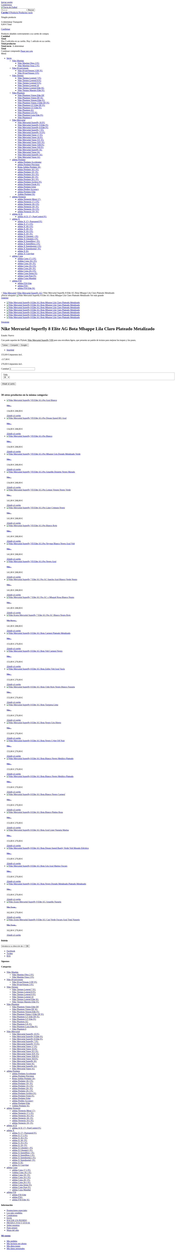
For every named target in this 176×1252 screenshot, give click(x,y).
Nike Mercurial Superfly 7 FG (31, 130)
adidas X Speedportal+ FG (29, 248)
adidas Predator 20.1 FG (28, 179)
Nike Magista (18, 61)
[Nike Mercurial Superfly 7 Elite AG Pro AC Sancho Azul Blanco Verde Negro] (42, 579)
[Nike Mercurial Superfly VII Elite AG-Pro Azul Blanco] (32, 400)
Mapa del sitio (13, 1230)
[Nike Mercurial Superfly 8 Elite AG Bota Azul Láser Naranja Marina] (38, 830)
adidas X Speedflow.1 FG (29, 244)
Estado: (4, 335)
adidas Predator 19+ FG (28, 172)
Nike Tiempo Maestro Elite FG (31, 90)
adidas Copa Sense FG (27, 273)
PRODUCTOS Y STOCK (18, 1223)
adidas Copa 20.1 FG (27, 271)
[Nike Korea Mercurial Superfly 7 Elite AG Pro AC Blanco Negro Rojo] (39, 615)
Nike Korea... (12, 620)
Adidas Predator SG (26, 194)
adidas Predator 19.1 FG (28, 174)
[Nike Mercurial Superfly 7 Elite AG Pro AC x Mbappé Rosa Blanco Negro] (40, 597)
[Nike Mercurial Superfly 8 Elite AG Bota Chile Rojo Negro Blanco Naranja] (41, 687)
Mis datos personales (16, 1248)
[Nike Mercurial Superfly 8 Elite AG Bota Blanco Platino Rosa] (35, 812)
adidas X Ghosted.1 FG (28, 239)
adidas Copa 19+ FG (27, 263)
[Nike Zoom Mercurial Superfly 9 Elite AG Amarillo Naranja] (34, 902)
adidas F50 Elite (25, 283)
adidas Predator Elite (26, 192)
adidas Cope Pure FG (27, 276)
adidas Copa (17, 256)
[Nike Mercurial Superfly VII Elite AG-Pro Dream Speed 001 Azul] (36, 418)
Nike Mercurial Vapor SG (29, 152)
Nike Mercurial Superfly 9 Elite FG (33, 125)
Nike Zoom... (11, 907)
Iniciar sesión (7, 2)
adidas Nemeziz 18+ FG (28, 206)
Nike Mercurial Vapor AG (29, 157)
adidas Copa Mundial (27, 278)
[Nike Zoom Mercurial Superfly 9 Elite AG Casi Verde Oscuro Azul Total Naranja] (43, 919)
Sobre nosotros (13, 1225)
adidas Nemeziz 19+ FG (28, 211)
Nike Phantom (18, 93)
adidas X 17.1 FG (25, 224)
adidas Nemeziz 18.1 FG (28, 204)
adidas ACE (17, 214)
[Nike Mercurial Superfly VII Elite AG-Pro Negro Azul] (31, 561)
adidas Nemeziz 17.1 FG (28, 201)
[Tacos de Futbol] (9, 7)
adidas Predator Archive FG (30, 182)
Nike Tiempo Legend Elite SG (31, 88)
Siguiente (5, 322)
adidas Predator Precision (28, 164)
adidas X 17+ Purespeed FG (30, 221)
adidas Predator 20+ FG (28, 177)
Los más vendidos (14, 1213)
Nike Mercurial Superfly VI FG (31, 132)
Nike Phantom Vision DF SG (30, 98)
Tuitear (5, 345)
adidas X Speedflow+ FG (29, 241)
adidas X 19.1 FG (25, 231)
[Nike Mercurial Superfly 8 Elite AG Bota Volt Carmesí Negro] (34, 651)
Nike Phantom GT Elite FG (30, 107)
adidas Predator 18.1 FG (28, 169)
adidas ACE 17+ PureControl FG (32, 216)
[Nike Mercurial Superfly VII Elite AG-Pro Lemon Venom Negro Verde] (39, 490)
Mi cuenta (5, 1236)
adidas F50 (17, 281)
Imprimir (10, 350)
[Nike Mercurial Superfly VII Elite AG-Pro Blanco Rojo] (32, 525)
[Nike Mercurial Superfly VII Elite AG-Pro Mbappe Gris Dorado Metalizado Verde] (43, 454)
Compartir (14, 345)
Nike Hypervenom (20, 68)
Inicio (9, 58)
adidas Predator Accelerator (29, 162)
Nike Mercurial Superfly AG (30, 154)
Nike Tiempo (18, 75)
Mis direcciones (13, 1246)
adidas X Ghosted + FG (28, 236)
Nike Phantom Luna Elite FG (30, 115)
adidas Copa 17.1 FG (27, 258)
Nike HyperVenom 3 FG (28, 73)
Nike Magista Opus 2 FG (29, 65)
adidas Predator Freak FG (29, 184)
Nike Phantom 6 (25, 117)
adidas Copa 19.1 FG (27, 266)
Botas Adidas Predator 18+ (29, 167)
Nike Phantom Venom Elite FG (31, 100)
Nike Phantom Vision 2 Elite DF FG (33, 103)
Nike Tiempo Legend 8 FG (29, 80)
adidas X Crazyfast (26, 253)
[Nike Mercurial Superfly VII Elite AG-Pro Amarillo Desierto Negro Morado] (41, 472)
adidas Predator (18, 159)
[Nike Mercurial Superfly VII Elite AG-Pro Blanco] (29, 436)
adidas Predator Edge (27, 187)
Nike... (9, 406)
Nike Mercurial (18, 120)
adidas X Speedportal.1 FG (29, 246)
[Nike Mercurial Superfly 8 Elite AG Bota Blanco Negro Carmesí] (36, 794)
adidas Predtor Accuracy (28, 189)
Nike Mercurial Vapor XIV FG (31, 142)
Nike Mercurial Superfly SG (30, 150)
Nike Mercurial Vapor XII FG (31, 147)
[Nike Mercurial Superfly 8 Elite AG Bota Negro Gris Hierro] (34, 722)
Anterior (4, 298)
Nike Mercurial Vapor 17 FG (30, 135)
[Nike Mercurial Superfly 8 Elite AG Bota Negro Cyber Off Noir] (36, 740)
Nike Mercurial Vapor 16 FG (30, 137)
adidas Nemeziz (19, 197)
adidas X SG (23, 251)
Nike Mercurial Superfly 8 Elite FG (33, 127)
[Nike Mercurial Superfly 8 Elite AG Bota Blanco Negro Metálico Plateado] (40, 758)
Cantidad (5, 369)
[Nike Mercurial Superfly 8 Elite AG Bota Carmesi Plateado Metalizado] (38, 633)
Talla (5, 374)
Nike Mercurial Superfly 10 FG (31, 122)
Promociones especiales (17, 1210)
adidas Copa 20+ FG (27, 268)
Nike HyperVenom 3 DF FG (30, 70)
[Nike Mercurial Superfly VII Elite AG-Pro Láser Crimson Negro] (36, 508)
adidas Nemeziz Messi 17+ (29, 199)
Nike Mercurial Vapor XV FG (31, 140)
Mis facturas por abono (17, 1243)
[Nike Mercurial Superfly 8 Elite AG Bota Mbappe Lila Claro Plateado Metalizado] (43, 302)
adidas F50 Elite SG (26, 288)
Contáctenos (6, 5)
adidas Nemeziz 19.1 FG (28, 209)
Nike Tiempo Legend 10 (28, 85)
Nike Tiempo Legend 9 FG (29, 83)
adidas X (16, 219)
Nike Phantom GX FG (27, 112)
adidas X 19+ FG (25, 234)
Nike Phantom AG (26, 110)
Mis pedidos (12, 1241)
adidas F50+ (23, 286)
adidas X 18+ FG (25, 229)
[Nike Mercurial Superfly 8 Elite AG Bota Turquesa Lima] (32, 705)
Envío (9, 1218)
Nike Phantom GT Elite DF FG (31, 105)
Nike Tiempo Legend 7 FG (29, 78)
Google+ (24, 345)
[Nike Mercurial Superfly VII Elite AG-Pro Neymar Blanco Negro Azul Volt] (41, 543)
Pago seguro (12, 1228)
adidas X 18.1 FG (25, 226)
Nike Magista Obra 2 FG (28, 63)
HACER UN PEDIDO (17, 1220)
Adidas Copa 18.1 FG (27, 261)
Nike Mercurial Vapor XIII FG (31, 145)
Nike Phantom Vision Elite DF (31, 95)
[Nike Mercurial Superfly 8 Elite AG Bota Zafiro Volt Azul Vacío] (36, 669)
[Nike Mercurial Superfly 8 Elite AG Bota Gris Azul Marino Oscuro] (37, 866)
